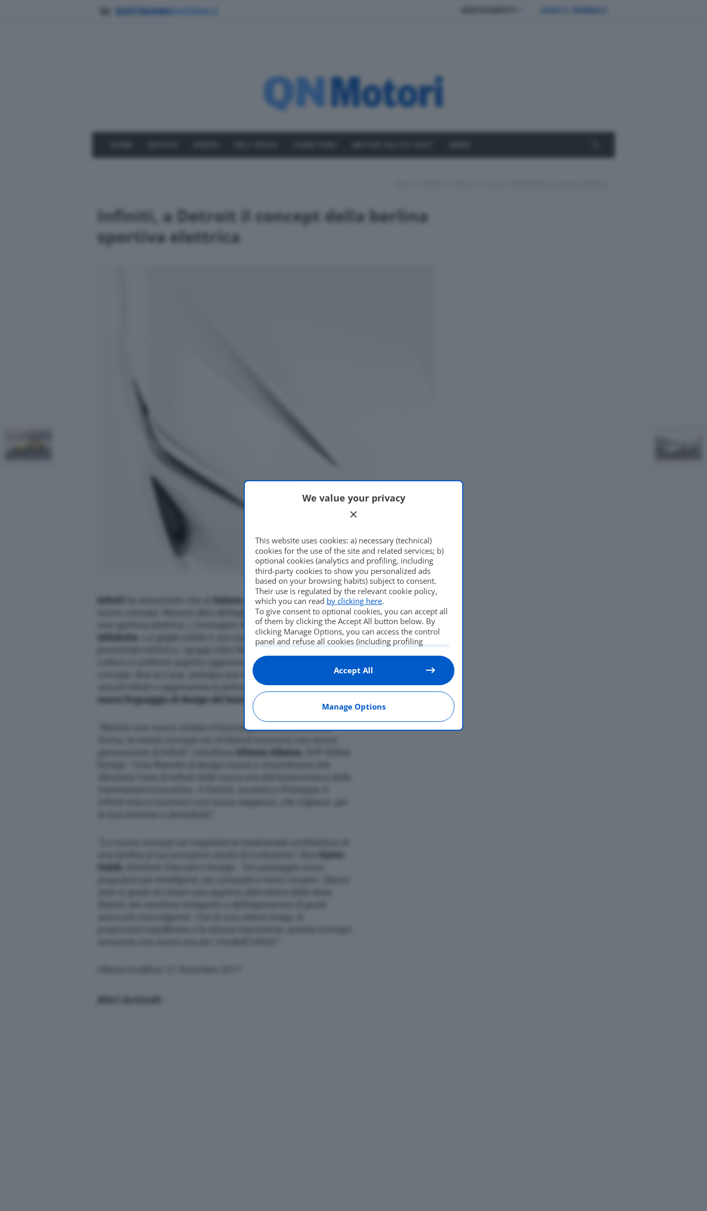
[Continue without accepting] (353, 514)
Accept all (353, 670)
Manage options (354, 706)
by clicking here (354, 601)
